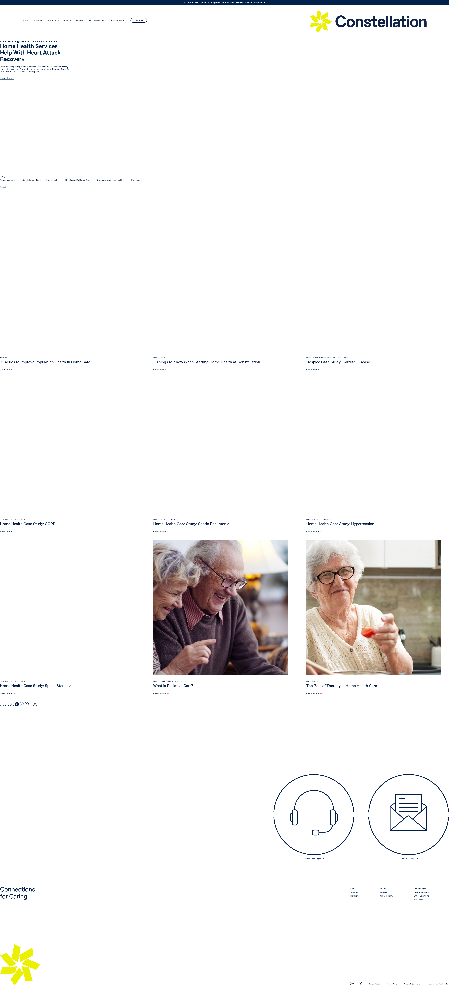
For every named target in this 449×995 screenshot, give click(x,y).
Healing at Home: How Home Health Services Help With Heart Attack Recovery (30, 49)
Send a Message (421, 892)
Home (353, 889)
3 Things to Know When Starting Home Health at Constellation (206, 362)
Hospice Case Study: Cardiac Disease (338, 362)
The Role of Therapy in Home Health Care (341, 685)
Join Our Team (386, 896)
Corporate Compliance (412, 984)
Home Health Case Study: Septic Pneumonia (191, 524)
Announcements (8, 180)
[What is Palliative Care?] (220, 607)
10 (35, 704)
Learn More (259, 2)
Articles (383, 892)
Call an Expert (420, 889)
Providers (135, 180)
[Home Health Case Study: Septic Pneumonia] (220, 445)
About (383, 889)
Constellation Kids (30, 180)
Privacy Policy (392, 984)
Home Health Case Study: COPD (28, 524)
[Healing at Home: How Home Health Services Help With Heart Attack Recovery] (336, 79)
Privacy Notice (374, 984)
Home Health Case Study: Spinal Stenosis (35, 685)
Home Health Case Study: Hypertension (340, 524)
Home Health (52, 180)
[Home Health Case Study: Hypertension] (373, 445)
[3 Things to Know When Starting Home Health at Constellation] (220, 284)
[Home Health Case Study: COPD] (67, 445)
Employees (419, 899)
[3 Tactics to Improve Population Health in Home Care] (67, 284)
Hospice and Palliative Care (77, 180)
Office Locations (421, 896)
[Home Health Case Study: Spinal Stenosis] (67, 607)
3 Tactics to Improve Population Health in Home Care (45, 362)
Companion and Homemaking (111, 180)
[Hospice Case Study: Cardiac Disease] (373, 284)
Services (354, 892)
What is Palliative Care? (173, 685)
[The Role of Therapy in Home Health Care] (373, 607)
